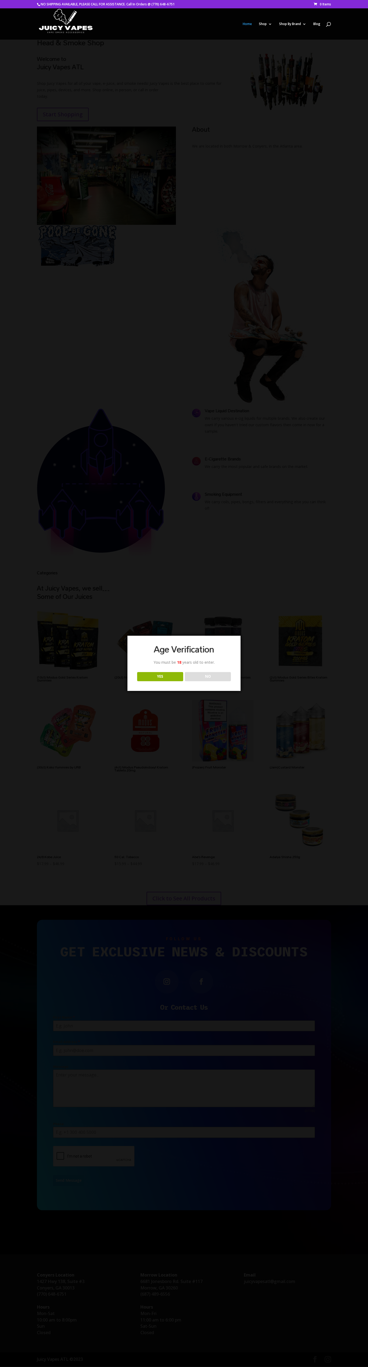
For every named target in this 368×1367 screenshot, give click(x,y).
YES (160, 676)
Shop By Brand (290, 24)
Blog (316, 24)
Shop (263, 24)
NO (208, 676)
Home (247, 24)
